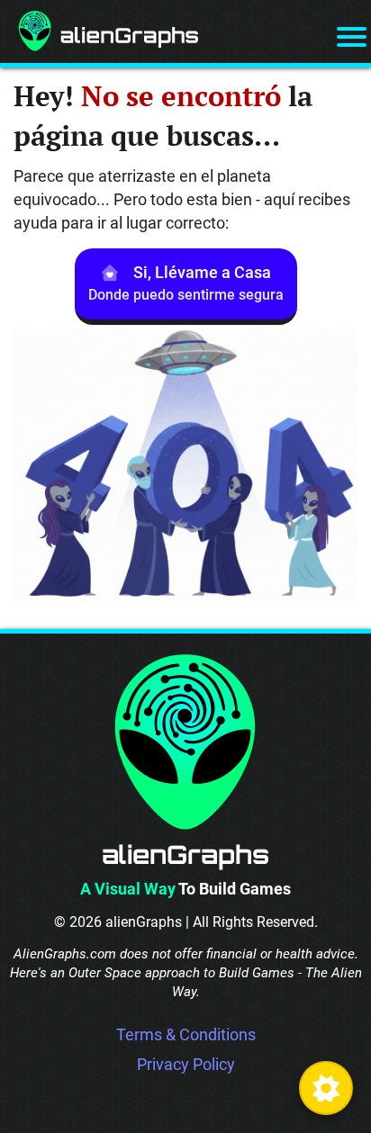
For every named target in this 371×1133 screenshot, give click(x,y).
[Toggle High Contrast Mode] (326, 1088)
